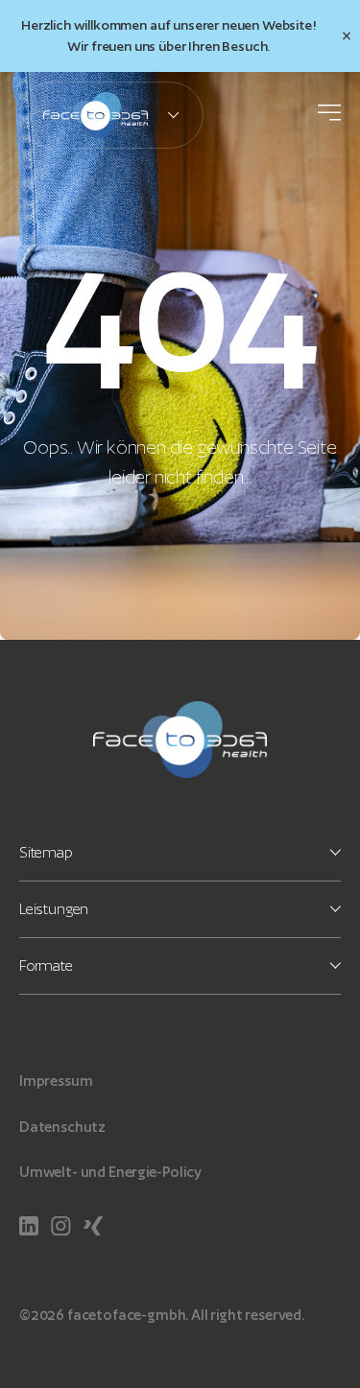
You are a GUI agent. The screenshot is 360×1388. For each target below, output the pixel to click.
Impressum (55, 1080)
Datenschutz (62, 1126)
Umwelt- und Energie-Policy (110, 1172)
